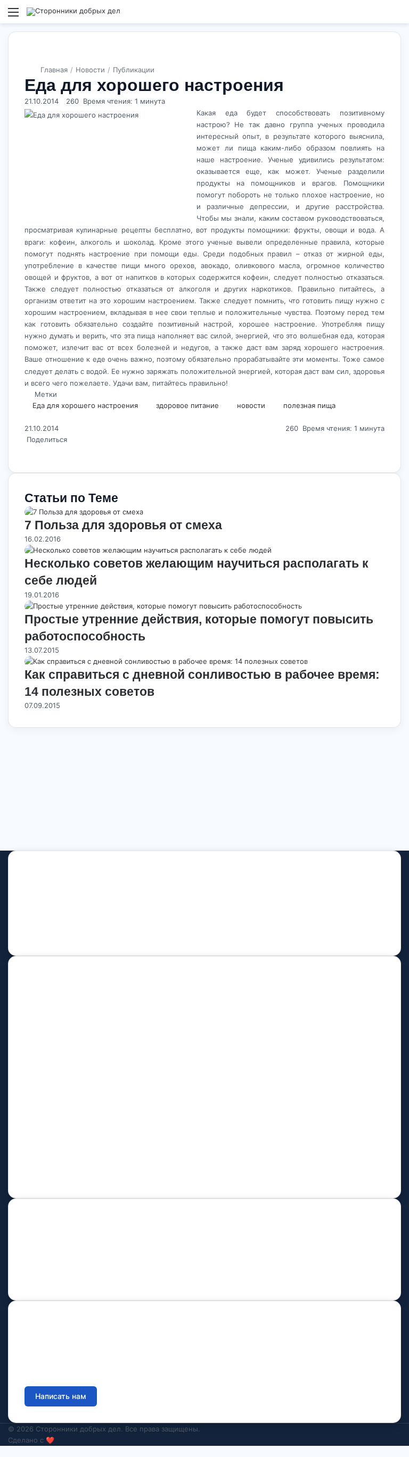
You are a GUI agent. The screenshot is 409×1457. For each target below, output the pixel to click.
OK (62, 934)
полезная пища (309, 405)
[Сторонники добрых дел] (73, 11)
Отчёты (38, 1240)
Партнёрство (48, 1171)
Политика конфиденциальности (81, 1273)
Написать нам (60, 1396)
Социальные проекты (64, 1154)
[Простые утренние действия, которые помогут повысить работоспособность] (163, 606)
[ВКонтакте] (30, 450)
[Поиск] (395, 16)
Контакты (40, 1080)
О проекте (43, 1014)
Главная (54, 69)
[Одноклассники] (32, 450)
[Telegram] (80, 934)
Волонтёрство (49, 1121)
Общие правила (53, 1256)
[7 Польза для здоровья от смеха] (83, 511)
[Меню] (13, 16)
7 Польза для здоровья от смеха (123, 525)
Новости (90, 69)
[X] (25, 450)
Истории (40, 1063)
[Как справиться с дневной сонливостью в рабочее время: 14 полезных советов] (166, 661)
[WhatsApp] (34, 450)
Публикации (133, 69)
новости (251, 405)
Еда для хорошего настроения (85, 405)
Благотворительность (63, 1138)
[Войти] (377, 16)
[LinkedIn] (28, 450)
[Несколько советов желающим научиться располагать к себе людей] (148, 550)
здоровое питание (187, 405)
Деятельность (50, 1030)
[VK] (43, 934)
